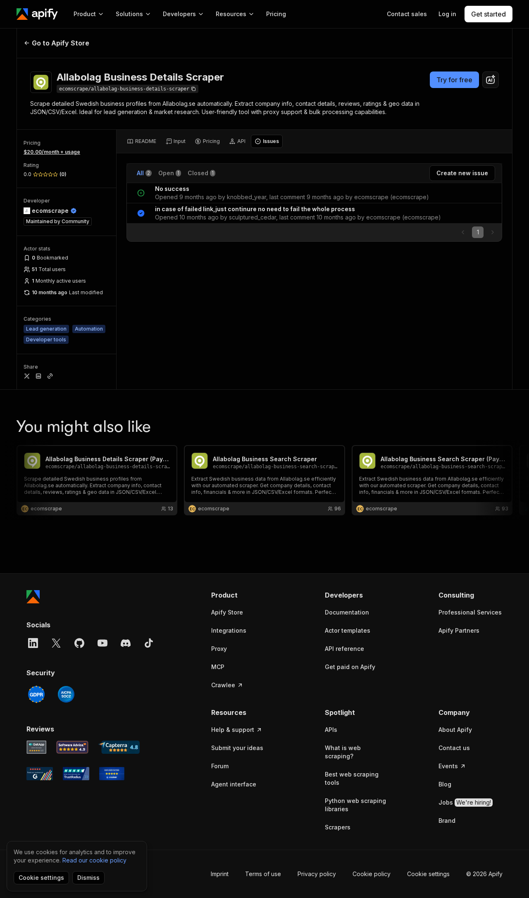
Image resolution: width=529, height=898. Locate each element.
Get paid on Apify (350, 666)
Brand (446, 820)
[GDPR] (36, 694)
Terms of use (263, 873)
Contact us (454, 747)
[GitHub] (79, 643)
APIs (331, 729)
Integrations (228, 630)
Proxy (219, 648)
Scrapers (337, 827)
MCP (217, 666)
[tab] (141, 141)
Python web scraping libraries (355, 804)
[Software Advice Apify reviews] (72, 747)
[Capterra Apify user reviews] (119, 747)
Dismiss (88, 877)
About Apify (455, 729)
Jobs (464, 802)
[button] (243, 595)
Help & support (232, 729)
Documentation (347, 612)
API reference (344, 648)
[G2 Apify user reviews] (39, 773)
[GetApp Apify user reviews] (36, 747)
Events (448, 765)
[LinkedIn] (33, 643)
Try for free (454, 80)
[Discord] (125, 643)
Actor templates (347, 630)
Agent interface (233, 784)
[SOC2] (66, 694)
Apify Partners (458, 630)
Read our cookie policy (94, 860)
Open (168, 172)
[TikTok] (148, 643)
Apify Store (227, 612)
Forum (220, 765)
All (143, 172)
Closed (201, 172)
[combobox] (490, 79)
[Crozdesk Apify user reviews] (111, 773)
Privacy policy (317, 873)
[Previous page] (463, 232)
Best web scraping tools (352, 778)
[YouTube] (102, 643)
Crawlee (223, 684)
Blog (444, 784)
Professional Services (470, 612)
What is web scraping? (343, 752)
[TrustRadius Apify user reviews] (76, 773)
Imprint (220, 873)
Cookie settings (428, 873)
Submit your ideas (237, 747)
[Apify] (37, 14)
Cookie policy (372, 873)
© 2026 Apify (484, 873)
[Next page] (492, 232)
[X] (56, 643)
